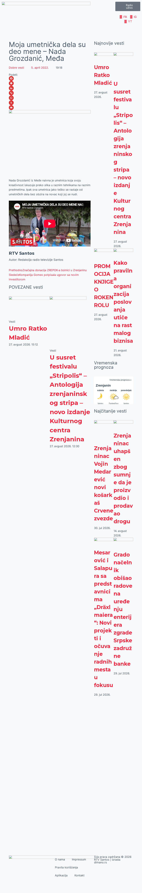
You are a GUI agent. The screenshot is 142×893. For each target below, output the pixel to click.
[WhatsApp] (50, 97)
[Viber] (50, 93)
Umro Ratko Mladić (103, 75)
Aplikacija (61, 875)
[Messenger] (50, 83)
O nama (60, 859)
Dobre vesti (16, 67)
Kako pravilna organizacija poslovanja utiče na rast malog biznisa (123, 302)
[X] (50, 102)
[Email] (50, 107)
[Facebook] (50, 78)
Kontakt (79, 875)
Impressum (79, 859)
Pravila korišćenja (66, 867)
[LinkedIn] (50, 88)
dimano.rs (100, 862)
